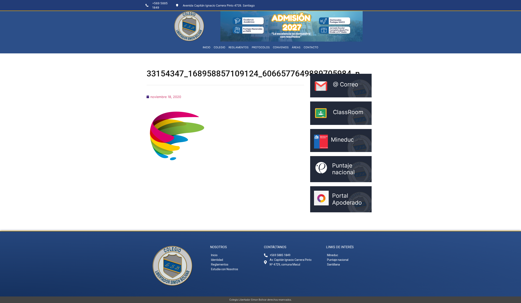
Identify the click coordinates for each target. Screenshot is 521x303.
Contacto (311, 47)
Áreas (296, 47)
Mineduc (342, 139)
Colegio (219, 47)
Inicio (206, 47)
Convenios (281, 47)
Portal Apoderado (347, 199)
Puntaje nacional (343, 169)
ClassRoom (348, 112)
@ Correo (345, 84)
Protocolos (261, 47)
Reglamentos (238, 47)
